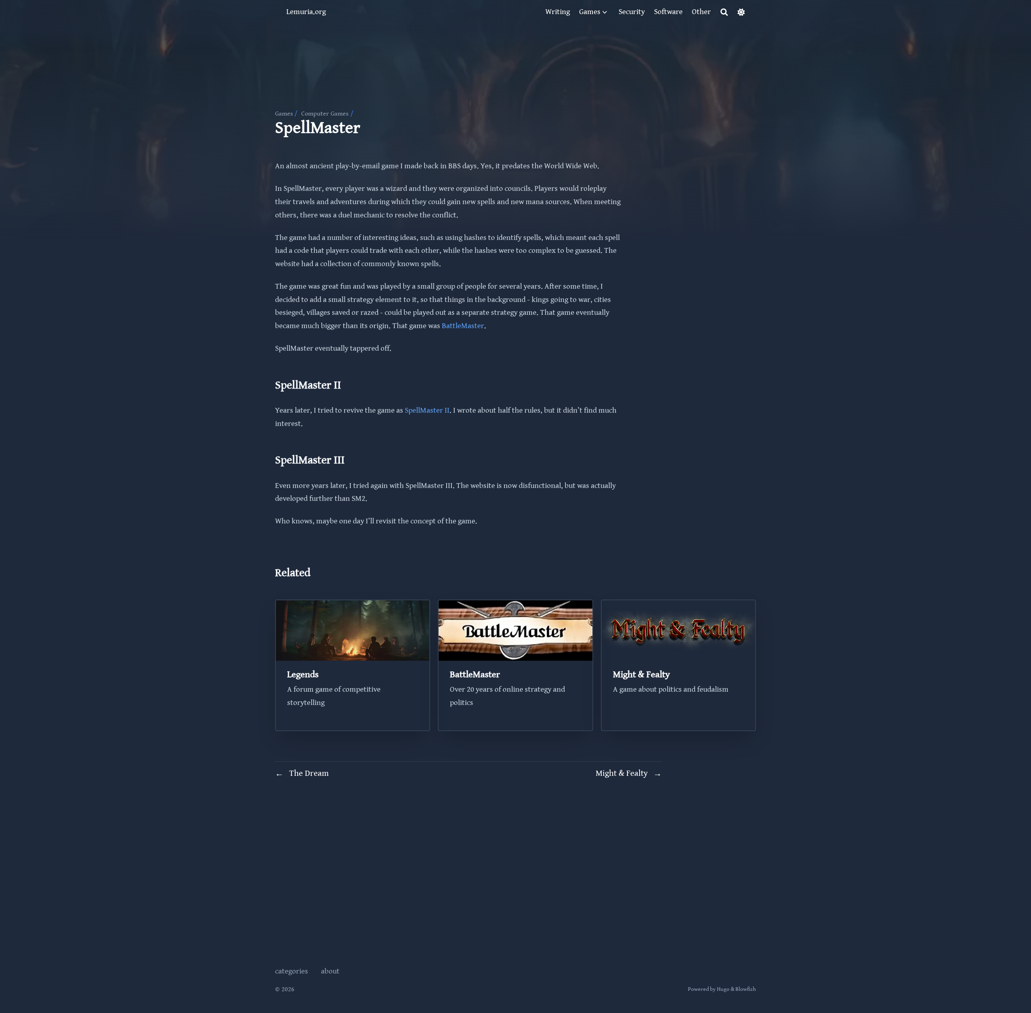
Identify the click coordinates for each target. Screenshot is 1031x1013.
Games (284, 114)
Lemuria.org (306, 12)
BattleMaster (463, 326)
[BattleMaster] (515, 665)
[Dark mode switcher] (741, 12)
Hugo (723, 989)
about (330, 971)
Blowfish (745, 989)
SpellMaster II (427, 410)
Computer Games (324, 114)
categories (291, 971)
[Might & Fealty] (679, 665)
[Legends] (353, 665)
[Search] (724, 12)
